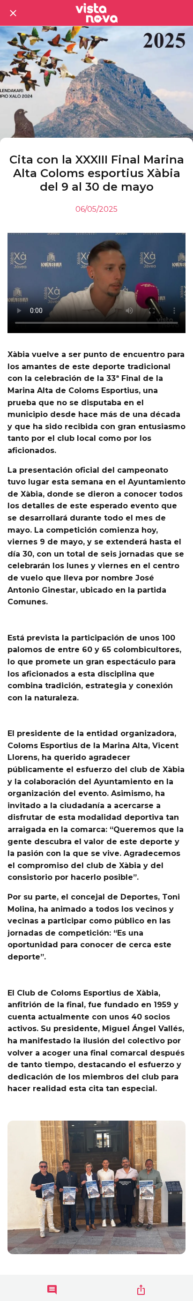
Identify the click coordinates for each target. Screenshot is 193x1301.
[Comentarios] (52, 1290)
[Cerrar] (13, 13)
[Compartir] (141, 1290)
